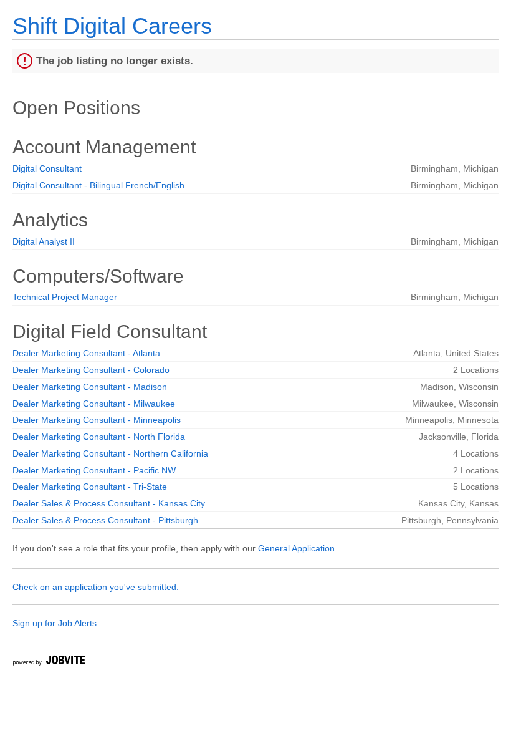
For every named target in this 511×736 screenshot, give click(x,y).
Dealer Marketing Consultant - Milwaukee (93, 404)
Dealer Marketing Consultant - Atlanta (86, 353)
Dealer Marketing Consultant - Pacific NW (94, 470)
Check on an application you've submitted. (95, 587)
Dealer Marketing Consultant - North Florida (98, 437)
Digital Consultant (47, 168)
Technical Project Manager (64, 297)
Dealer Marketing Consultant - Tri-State (89, 486)
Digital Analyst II (43, 241)
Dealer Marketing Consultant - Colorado (91, 370)
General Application (296, 548)
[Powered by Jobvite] (48, 662)
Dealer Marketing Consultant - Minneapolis (96, 420)
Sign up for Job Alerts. (55, 623)
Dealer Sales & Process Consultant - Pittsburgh (105, 520)
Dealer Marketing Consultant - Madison (89, 387)
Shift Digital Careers (112, 26)
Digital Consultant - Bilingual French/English (98, 185)
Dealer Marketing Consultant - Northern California (110, 453)
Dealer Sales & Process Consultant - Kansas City (108, 503)
